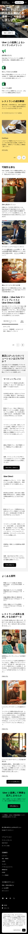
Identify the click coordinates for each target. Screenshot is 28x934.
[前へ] (18, 345)
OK (24, 930)
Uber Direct (5, 209)
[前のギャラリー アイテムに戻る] (19, 158)
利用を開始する (19, 2)
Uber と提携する (8, 33)
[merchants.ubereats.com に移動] (5, 2)
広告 (7, 253)
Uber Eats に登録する (11, 467)
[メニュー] (25, 2)
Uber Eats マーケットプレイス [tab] (10, 321)
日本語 (5, 905)
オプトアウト (17, 930)
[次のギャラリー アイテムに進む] (24, 158)
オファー (16, 253)
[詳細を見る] (14, 642)
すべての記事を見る (14, 781)
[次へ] (23, 345)
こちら (8, 925)
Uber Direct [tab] (22, 321)
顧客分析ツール (11, 249)
